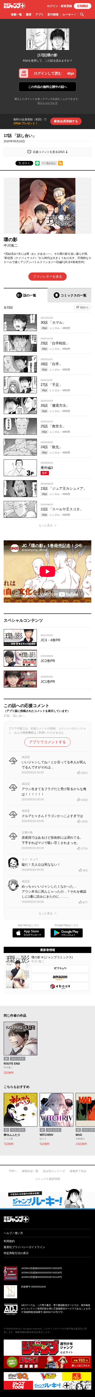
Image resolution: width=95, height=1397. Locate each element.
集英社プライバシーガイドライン (24, 1247)
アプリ (39, 14)
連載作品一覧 (30, 1171)
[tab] (26, 295)
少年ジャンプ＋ (14, 6)
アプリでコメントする (47, 742)
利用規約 (9, 1241)
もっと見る (46, 525)
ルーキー (69, 14)
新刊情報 (53, 14)
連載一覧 (16, 14)
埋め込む (51, 163)
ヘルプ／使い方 (13, 1233)
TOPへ (13, 1171)
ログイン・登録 (59, 6)
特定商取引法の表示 (16, 1253)
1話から (84, 307)
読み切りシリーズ (54, 1171)
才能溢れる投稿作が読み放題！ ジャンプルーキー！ (47, 1198)
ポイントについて (47, 102)
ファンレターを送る (47, 276)
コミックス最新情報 (47, 1179)
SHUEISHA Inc (14, 1328)
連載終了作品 (78, 1171)
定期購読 (82, 6)
